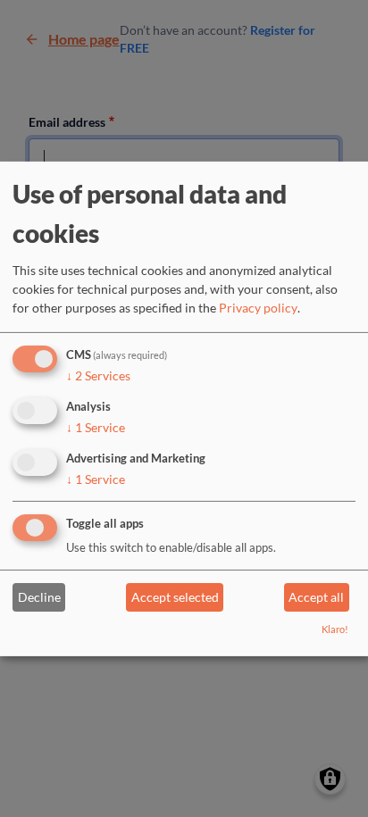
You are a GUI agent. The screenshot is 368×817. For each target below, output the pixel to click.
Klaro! (335, 629)
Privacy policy (258, 307)
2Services (98, 375)
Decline (39, 596)
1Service (95, 427)
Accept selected (175, 596)
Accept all (316, 596)
